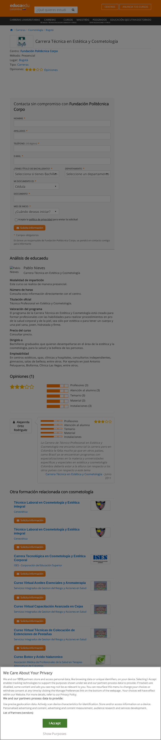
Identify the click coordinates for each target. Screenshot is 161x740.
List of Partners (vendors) (18, 712)
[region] (80, 703)
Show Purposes (54, 734)
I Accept (55, 723)
